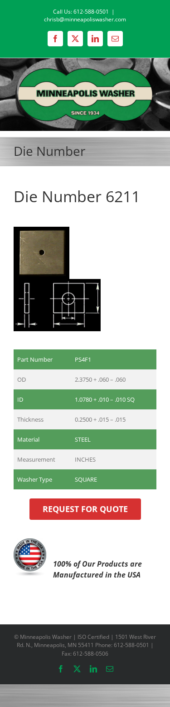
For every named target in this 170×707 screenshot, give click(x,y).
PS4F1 (83, 359)
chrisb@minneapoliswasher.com (85, 19)
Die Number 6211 (77, 196)
